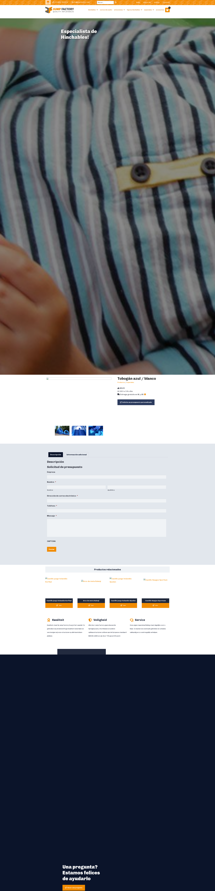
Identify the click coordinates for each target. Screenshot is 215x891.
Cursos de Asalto (106, 10)
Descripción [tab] (55, 455)
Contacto (166, 2)
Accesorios (160, 10)
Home (138, 2)
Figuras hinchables (133, 10)
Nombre (50, 490)
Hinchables (92, 10)
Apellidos (111, 490)
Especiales (148, 10)
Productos (121, 382)
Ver (60, 605)
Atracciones (118, 10)
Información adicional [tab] (77, 455)
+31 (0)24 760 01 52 (61, 2)
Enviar (52, 549)
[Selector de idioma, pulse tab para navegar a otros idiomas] (48, 2)
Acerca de (147, 2)
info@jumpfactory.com (81, 2)
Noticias (157, 2)
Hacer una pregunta (74, 888)
